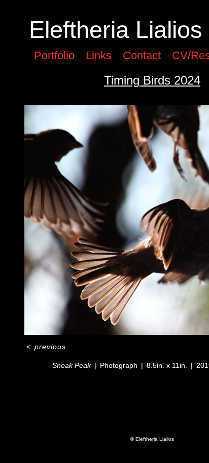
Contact (142, 55)
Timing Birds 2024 (152, 80)
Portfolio (54, 55)
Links (99, 55)
